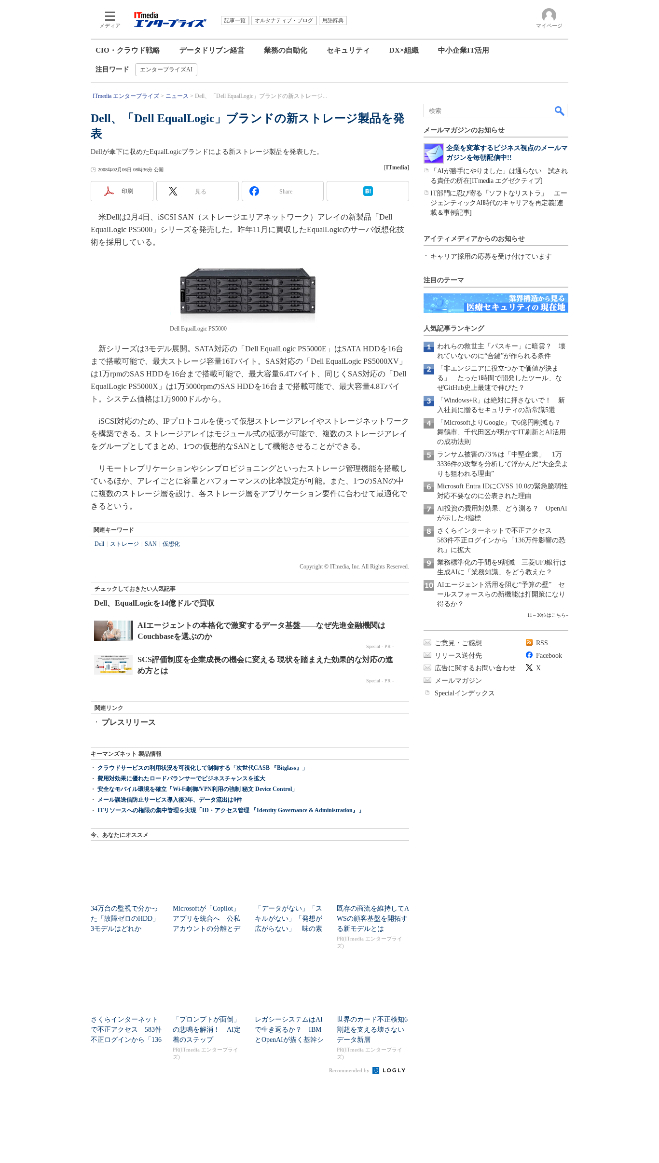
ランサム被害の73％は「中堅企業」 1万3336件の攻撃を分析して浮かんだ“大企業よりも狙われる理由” (502, 464)
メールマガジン (458, 680)
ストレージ (124, 543)
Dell (99, 543)
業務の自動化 (285, 50)
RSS (542, 643)
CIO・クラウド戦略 (128, 50)
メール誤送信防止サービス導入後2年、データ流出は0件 (169, 799)
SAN (151, 543)
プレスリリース (129, 722)
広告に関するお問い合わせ (475, 668)
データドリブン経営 (212, 50)
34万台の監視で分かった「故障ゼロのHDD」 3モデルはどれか (128, 918)
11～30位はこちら (546, 615)
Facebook (549, 655)
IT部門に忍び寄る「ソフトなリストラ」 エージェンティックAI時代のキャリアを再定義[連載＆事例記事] (498, 203)
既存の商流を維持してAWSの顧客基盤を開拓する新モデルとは (373, 918)
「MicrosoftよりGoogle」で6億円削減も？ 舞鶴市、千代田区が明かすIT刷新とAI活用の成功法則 (502, 432)
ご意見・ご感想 (458, 643)
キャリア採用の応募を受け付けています (491, 256)
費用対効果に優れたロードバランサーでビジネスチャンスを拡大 (181, 778)
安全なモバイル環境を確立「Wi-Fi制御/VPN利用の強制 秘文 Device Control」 (197, 789)
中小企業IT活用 (463, 50)
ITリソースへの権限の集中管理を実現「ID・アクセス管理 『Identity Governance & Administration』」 (230, 810)
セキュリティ (348, 50)
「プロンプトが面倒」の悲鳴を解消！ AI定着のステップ (207, 1029)
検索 (560, 110)
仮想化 (171, 543)
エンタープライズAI (166, 69)
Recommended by (350, 1070)
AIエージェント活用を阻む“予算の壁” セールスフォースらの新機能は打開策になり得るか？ (501, 594)
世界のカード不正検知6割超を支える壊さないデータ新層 (372, 1029)
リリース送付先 (458, 655)
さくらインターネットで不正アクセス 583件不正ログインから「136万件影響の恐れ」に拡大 (501, 540)
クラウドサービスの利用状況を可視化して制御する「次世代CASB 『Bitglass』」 (202, 767)
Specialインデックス (465, 693)
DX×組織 (404, 50)
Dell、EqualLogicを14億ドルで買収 (154, 603)
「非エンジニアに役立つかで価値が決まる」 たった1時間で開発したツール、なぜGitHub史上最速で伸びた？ (499, 378)
